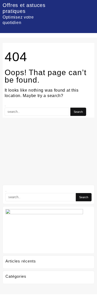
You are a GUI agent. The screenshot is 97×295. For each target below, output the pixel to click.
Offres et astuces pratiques (24, 8)
